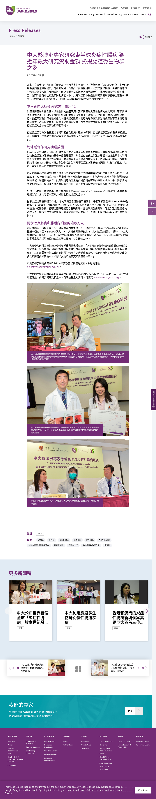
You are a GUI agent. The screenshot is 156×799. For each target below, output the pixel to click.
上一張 (8, 611)
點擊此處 (16, 716)
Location (135, 7)
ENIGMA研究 (104, 540)
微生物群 (90, 540)
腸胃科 (107, 545)
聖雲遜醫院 (58, 545)
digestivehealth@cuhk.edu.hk (43, 267)
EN (153, 203)
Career (124, 7)
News (21, 36)
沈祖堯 (41, 540)
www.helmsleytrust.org (106, 277)
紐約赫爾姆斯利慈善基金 (39, 545)
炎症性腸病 (64, 540)
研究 (40, 533)
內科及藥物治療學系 (91, 545)
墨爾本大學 (73, 545)
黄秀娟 (51, 540)
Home (12, 36)
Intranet (147, 7)
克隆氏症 (77, 540)
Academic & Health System (104, 7)
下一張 (146, 611)
